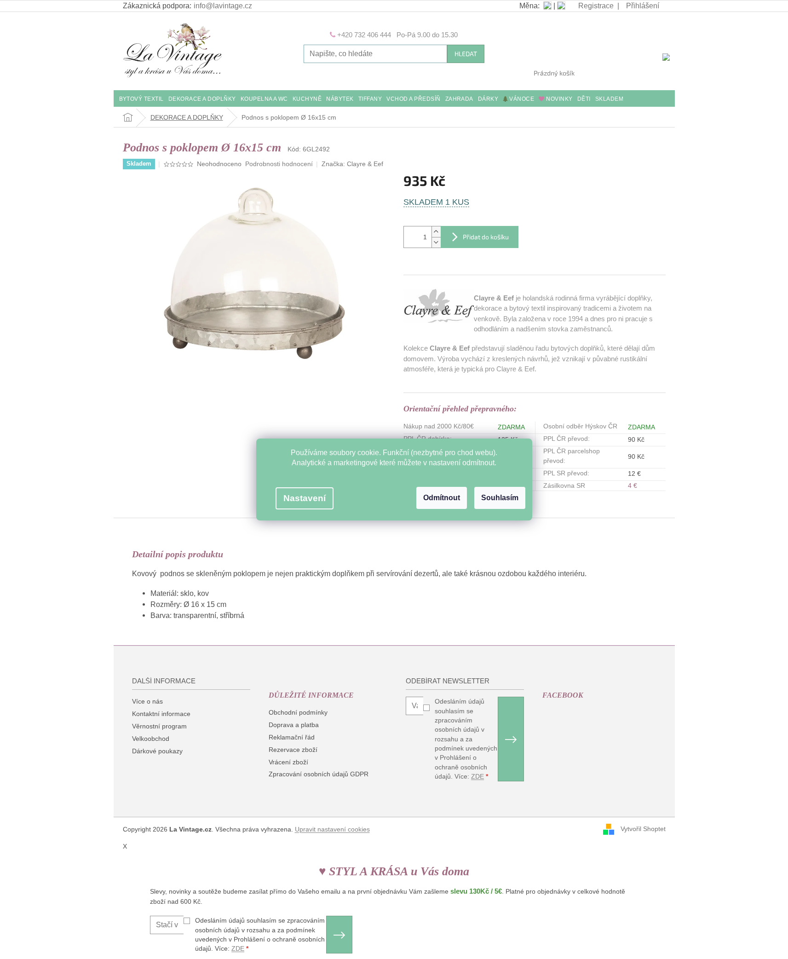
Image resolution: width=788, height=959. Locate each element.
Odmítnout (441, 498)
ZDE (477, 776)
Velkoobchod (150, 738)
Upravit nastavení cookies (332, 829)
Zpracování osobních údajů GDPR (318, 774)
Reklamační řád (292, 737)
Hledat (465, 54)
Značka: (352, 164)
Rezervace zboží (293, 749)
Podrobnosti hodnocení (279, 164)
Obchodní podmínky (298, 712)
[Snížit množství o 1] (436, 242)
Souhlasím (499, 498)
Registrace (596, 6)
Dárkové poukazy (157, 751)
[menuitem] (141, 99)
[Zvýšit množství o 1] (436, 231)
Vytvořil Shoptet (643, 828)
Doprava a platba (294, 724)
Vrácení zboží (288, 762)
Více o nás (147, 701)
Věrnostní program (159, 726)
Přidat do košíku (486, 237)
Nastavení (304, 498)
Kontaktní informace (161, 713)
